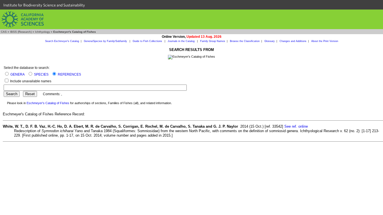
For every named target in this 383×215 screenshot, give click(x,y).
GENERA (17, 74)
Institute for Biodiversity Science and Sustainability (44, 5)
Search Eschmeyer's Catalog (62, 41)
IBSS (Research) (21, 31)
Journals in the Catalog (181, 41)
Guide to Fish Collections (148, 41)
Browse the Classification (245, 41)
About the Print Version (324, 41)
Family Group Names (212, 41)
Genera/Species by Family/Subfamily (106, 41)
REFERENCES (69, 74)
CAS (4, 31)
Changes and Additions (293, 41)
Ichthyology (42, 31)
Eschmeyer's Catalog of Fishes (48, 103)
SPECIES (41, 74)
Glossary (269, 41)
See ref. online (296, 126)
